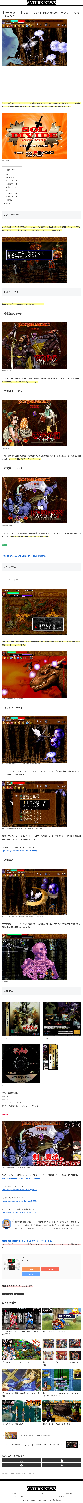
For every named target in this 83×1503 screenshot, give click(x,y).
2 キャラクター (9, 177)
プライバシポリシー (21, 1496)
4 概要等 (7, 203)
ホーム (14, 1493)
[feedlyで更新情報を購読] (21, 1465)
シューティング (8, 1294)
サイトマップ (41, 1493)
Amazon (31, 1269)
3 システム (7, 190)
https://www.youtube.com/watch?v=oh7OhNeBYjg (19, 851)
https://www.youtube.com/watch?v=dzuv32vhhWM (21, 1178)
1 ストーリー (8, 174)
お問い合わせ (68, 1493)
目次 (8, 170)
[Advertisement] (41, 82)
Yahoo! (31, 1274)
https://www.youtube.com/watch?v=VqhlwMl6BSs (19, 1201)
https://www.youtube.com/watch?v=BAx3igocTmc (19, 1212)
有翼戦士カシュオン (12, 187)
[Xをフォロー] (21, 1460)
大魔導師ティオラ (11, 184)
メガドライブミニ (28, 1260)
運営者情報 (61, 1496)
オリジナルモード (11, 197)
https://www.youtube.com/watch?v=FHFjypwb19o (19, 1190)
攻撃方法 (9, 200)
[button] (77, 742)
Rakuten (50, 1269)
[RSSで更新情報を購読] (61, 1465)
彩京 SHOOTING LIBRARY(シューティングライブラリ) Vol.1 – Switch (27, 1241)
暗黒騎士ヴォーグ (11, 181)
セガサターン (19, 1294)
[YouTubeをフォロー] (61, 1460)
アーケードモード (11, 193)
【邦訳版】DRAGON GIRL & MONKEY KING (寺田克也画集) (24, 556)
